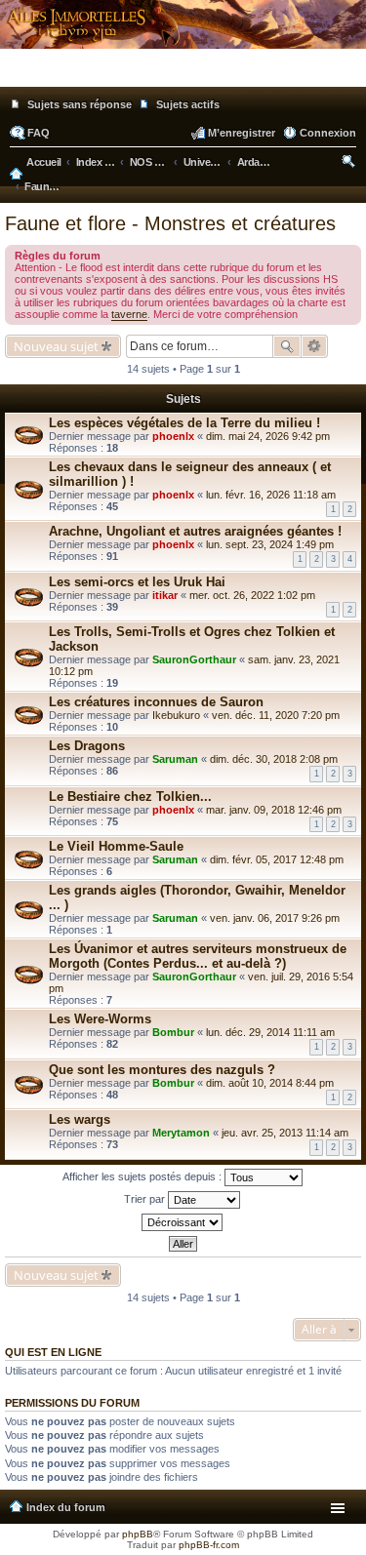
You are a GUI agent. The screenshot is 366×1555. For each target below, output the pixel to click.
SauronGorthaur (194, 659)
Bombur (173, 1032)
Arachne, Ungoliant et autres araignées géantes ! (195, 531)
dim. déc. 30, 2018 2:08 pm (274, 759)
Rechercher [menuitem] (350, 164)
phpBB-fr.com (209, 1544)
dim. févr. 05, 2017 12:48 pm (277, 859)
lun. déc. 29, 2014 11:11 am (270, 1032)
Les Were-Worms (100, 1019)
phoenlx (173, 436)
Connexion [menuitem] (328, 133)
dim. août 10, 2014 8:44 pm (270, 1083)
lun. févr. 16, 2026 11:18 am (271, 494)
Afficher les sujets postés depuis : (143, 1175)
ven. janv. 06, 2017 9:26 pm (275, 918)
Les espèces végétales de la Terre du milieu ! (184, 423)
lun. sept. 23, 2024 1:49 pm (270, 544)
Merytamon (181, 1132)
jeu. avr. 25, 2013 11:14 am (285, 1132)
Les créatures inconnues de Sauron (156, 702)
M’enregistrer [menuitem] (241, 133)
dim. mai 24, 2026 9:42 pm (268, 436)
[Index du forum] (183, 78)
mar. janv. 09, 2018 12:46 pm (274, 810)
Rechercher (287, 346)
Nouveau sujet (56, 346)
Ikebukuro (176, 715)
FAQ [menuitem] (38, 133)
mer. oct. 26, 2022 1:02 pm (252, 595)
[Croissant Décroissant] (183, 1222)
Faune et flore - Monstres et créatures (170, 223)
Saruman (175, 759)
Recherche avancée (315, 346)
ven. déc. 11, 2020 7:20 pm (276, 715)
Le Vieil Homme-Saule (116, 846)
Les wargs (79, 1119)
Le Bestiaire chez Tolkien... (130, 796)
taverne (129, 314)
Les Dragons (87, 745)
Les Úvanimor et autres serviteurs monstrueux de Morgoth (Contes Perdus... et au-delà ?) (197, 956)
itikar (165, 595)
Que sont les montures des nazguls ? (162, 1069)
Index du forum (65, 1507)
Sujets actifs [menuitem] (188, 104)
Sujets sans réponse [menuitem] (79, 104)
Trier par (146, 1198)
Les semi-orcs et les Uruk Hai (137, 582)
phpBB (137, 1534)
